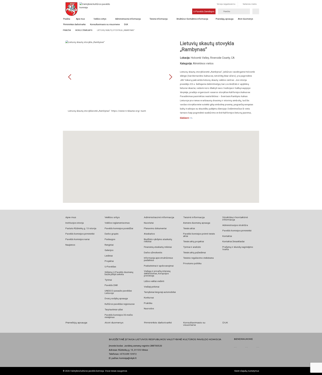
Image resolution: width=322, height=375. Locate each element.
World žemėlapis (83, 30)
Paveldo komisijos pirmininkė (79, 233)
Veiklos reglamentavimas (117, 222)
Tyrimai (108, 279)
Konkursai (149, 297)
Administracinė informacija (128, 19)
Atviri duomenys (245, 19)
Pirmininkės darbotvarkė (74, 24)
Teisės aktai (189, 228)
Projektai (109, 261)
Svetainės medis (250, 4)
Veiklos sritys (100, 19)
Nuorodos (149, 308)
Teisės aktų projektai (193, 241)
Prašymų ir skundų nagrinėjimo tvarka (237, 248)
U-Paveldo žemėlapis (203, 11)
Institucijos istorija (74, 222)
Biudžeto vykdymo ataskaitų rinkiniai (158, 240)
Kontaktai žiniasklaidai (233, 241)
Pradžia (66, 19)
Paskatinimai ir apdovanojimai (159, 265)
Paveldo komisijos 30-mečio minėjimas (119, 316)
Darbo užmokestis (153, 252)
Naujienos (70, 244)
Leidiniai (109, 255)
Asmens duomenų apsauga (196, 222)
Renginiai (109, 244)
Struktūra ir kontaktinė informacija (192, 19)
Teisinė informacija (159, 19)
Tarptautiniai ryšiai (114, 309)
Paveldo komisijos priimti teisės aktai (199, 234)
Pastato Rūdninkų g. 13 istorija (80, 228)
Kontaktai (227, 236)
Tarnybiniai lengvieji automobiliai (160, 292)
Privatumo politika (192, 263)
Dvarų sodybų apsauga (116, 298)
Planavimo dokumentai (155, 228)
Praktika (148, 303)
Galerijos (109, 250)
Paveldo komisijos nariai (77, 239)
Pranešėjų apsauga (224, 19)
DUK (126, 24)
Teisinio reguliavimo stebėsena (198, 257)
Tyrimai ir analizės (192, 247)
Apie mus (80, 19)
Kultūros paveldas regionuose (120, 304)
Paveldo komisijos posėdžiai (119, 228)
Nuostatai (149, 222)
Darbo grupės (111, 233)
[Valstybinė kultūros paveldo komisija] (95, 9)
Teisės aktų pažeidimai (194, 252)
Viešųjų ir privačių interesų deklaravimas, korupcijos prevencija (157, 273)
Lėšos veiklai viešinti (154, 281)
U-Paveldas (110, 266)
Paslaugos (110, 239)
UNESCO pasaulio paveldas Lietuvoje (118, 291)
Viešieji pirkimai (151, 286)
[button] (161, 162)
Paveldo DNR (111, 285)
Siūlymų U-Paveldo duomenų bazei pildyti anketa (119, 273)
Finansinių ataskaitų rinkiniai (158, 247)
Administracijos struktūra (235, 225)
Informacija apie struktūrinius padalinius (158, 259)
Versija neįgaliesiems (226, 4)
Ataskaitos (149, 233)
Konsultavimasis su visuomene (105, 24)
